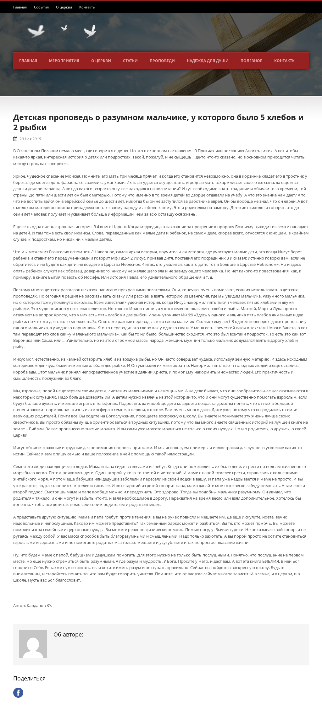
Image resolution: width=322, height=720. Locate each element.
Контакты (87, 7)
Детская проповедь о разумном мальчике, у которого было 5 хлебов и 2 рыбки (158, 122)
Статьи (130, 60)
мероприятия (64, 60)
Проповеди (162, 60)
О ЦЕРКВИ (101, 60)
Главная (20, 7)
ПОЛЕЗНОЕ (251, 60)
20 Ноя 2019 (30, 139)
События (41, 7)
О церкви (64, 7)
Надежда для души (208, 60)
